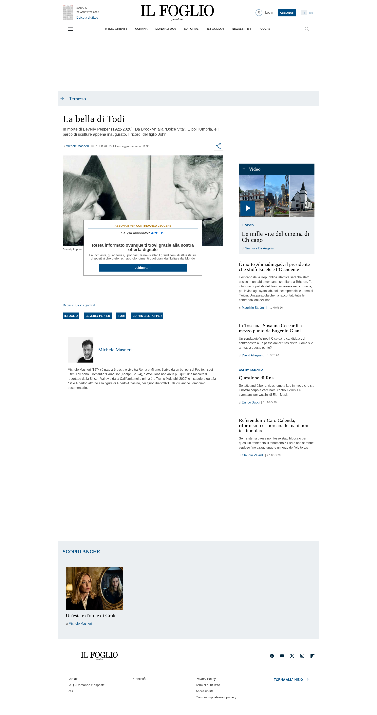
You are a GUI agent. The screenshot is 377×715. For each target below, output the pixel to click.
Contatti (72, 679)
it (304, 12)
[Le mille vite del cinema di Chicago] (276, 196)
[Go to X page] (292, 656)
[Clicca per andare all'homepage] (99, 656)
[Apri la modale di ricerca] (307, 29)
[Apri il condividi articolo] (218, 146)
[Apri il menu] (70, 29)
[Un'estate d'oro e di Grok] (94, 588)
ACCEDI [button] (157, 233)
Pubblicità (139, 679)
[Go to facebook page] (272, 656)
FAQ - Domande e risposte (86, 685)
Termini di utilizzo (208, 685)
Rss (70, 691)
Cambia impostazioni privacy (216, 697)
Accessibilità (205, 691)
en (311, 12)
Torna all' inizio (288, 679)
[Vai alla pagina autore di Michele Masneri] (80, 350)
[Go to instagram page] (302, 656)
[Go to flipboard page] (312, 656)
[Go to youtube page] (282, 656)
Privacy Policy (206, 679)
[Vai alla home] (177, 13)
